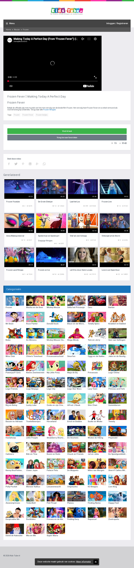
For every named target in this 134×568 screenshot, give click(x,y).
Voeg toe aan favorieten (67, 137)
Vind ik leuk (67, 131)
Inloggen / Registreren (117, 23)
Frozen (26, 30)
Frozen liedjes (42, 115)
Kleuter (17, 30)
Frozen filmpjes (49, 110)
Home (8, 30)
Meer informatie (83, 561)
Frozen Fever (28, 115)
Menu (12, 23)
